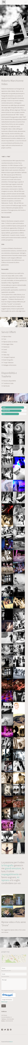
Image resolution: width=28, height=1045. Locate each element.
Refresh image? (4, 1001)
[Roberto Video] (3, 2)
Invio (4, 1006)
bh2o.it (11, 1041)
